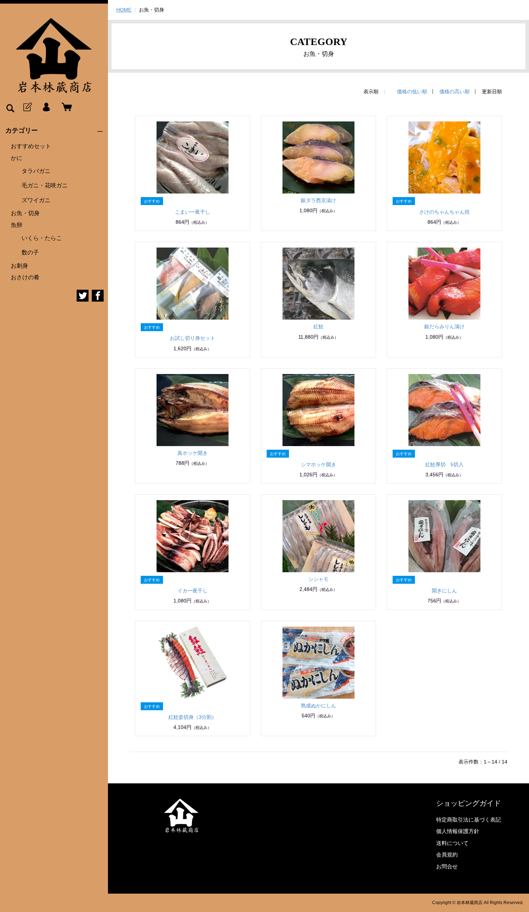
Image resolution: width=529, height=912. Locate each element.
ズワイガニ (36, 200)
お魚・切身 (25, 213)
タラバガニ (36, 171)
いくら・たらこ (42, 238)
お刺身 (19, 266)
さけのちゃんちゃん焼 (444, 212)
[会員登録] (27, 107)
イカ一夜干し (192, 590)
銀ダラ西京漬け (318, 200)
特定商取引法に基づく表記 (468, 820)
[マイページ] (46, 107)
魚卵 (16, 225)
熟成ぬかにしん (318, 705)
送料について (452, 843)
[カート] (65, 107)
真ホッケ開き (192, 453)
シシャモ (318, 579)
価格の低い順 (412, 91)
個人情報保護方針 (457, 831)
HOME (123, 10)
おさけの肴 (25, 277)
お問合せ (447, 866)
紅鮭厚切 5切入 (444, 464)
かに (16, 158)
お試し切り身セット (192, 338)
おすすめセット (31, 146)
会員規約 (447, 854)
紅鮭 (318, 326)
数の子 (30, 252)
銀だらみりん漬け (444, 326)
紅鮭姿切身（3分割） (192, 717)
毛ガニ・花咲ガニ (45, 185)
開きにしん (444, 590)
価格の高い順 (454, 91)
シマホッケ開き (318, 464)
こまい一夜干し (192, 212)
